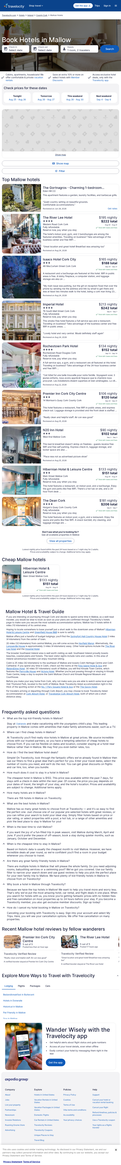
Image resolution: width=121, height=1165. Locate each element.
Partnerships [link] (10, 1110)
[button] (60, 975)
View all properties (60, 541)
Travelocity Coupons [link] (43, 1130)
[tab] (8, 985)
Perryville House (27, 671)
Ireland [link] (30, 15)
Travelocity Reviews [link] (43, 1125)
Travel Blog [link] (39, 1140)
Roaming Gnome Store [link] (15, 1125)
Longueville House (15, 646)
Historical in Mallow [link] (13, 1006)
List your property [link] (12, 1105)
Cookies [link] (67, 1100)
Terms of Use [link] (69, 1105)
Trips (97, 5)
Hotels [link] (22, 15)
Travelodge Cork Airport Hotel (64, 693)
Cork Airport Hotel (35, 693)
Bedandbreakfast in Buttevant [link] (18, 994)
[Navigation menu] (115, 5)
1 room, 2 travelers (78, 50)
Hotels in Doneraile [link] (12, 1000)
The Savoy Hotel (88, 686)
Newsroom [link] (9, 1115)
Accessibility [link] (69, 1115)
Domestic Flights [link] (41, 1115)
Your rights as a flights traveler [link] (102, 1126)
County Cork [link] (41, 15)
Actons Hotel (47, 671)
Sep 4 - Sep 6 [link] (104, 99)
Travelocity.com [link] (9, 15)
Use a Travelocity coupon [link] (103, 1120)
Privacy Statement (12, 1161)
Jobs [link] (7, 1100)
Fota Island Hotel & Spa (90, 665)
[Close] (115, 1149)
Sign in (107, 5)
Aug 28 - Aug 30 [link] (75, 99)
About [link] (7, 1095)
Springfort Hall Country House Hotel (88, 636)
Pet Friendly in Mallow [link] (14, 1012)
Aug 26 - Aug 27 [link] (46, 99)
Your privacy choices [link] (72, 1120)
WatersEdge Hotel (15, 668)
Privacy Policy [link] (69, 1095)
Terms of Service (31, 1161)
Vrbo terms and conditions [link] (74, 1110)
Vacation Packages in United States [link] (47, 1108)
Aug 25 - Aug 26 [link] (17, 99)
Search (110, 48)
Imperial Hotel (32, 649)
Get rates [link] (112, 208)
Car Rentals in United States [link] (46, 1120)
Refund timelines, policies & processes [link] (104, 1113)
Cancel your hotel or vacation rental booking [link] (102, 1101)
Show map (62, 163)
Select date (15, 50)
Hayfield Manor (86, 643)
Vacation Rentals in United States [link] (45, 1101)
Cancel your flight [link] (100, 1107)
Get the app (56, 1062)
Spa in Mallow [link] (10, 1018)
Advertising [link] (10, 1130)
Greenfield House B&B (46, 632)
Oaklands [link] (21, 723)
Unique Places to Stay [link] (44, 1135)
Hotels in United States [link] (44, 1095)
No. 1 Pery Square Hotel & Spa (57, 686)
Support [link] (95, 1095)
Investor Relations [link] (13, 1120)
